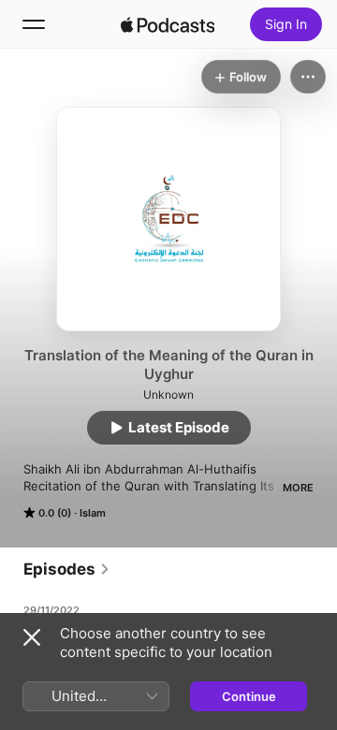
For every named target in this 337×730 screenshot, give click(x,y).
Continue (249, 696)
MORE (298, 487)
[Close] (31, 637)
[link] (66, 569)
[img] (167, 24)
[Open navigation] (33, 24)
